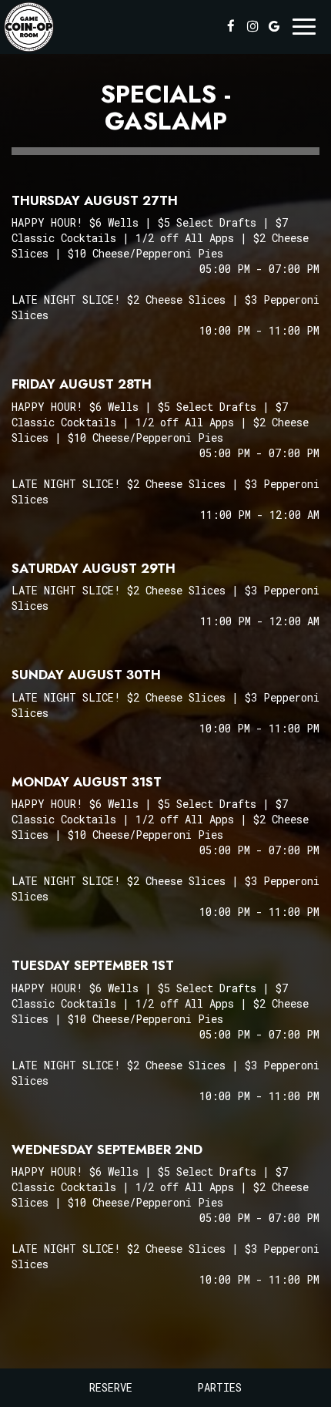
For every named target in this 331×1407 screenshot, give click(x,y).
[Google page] (274, 26)
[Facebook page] (231, 26)
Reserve (110, 1387)
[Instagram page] (252, 26)
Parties (219, 1387)
